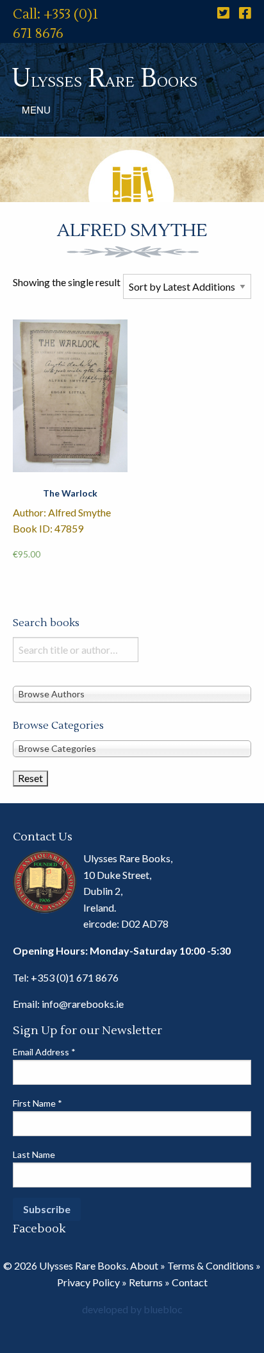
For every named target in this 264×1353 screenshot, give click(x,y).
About (144, 1265)
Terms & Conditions (210, 1265)
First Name (37, 1103)
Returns (146, 1282)
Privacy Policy (88, 1282)
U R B (104, 78)
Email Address (44, 1051)
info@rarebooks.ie (83, 1004)
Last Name (34, 1154)
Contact (190, 1282)
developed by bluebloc (132, 1309)
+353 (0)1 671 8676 (75, 977)
